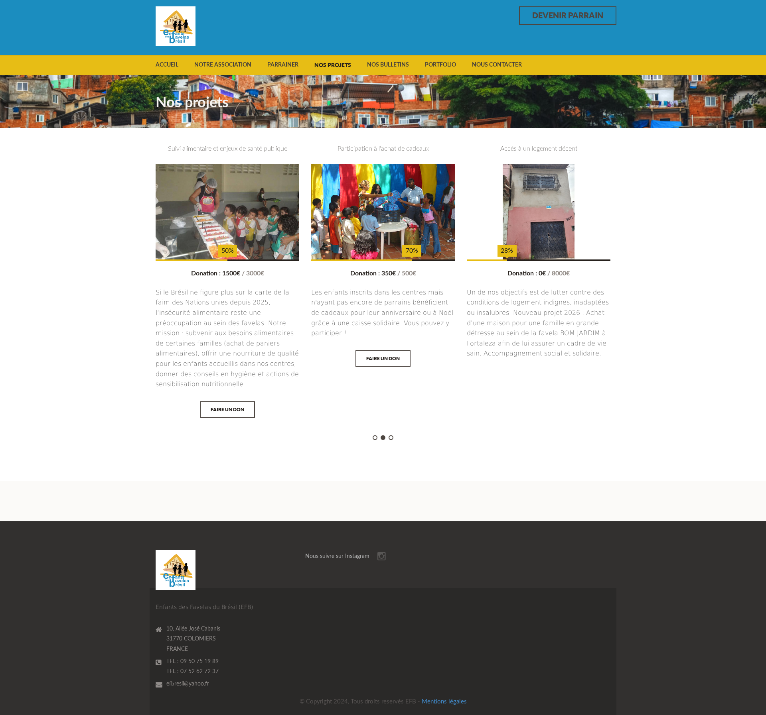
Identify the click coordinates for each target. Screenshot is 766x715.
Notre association (222, 65)
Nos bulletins (388, 65)
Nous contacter (497, 65)
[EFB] (188, 26)
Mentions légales (444, 702)
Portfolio (440, 65)
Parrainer (282, 65)
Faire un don (227, 409)
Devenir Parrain (567, 15)
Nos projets (332, 65)
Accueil (167, 65)
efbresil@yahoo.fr (187, 684)
